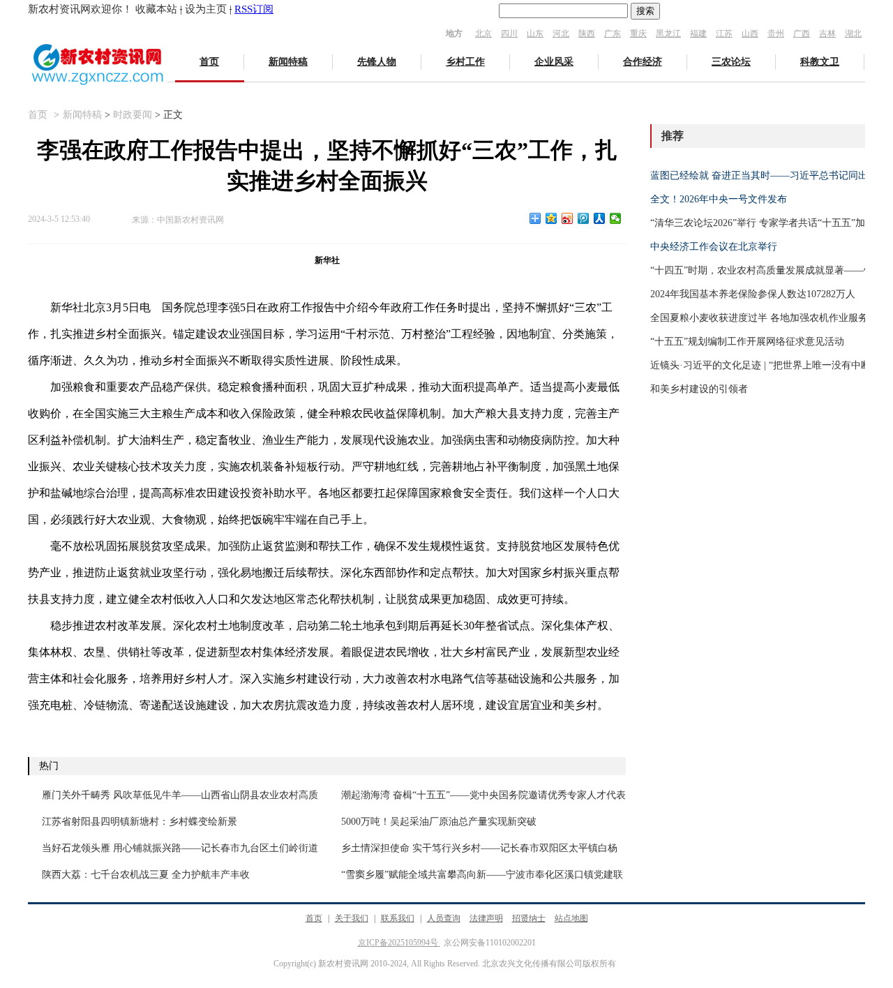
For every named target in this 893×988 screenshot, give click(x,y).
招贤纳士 (529, 918)
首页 (209, 62)
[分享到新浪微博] (567, 218)
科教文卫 (819, 62)
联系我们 (397, 918)
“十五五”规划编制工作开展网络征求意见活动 (747, 341)
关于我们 (351, 918)
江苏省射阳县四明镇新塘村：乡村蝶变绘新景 (139, 821)
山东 (535, 33)
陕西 (586, 33)
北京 (483, 33)
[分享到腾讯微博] (584, 218)
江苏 (724, 33)
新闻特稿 (288, 62)
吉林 (827, 33)
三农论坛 (731, 62)
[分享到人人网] (600, 218)
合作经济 (642, 62)
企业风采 (553, 62)
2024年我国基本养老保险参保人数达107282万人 (752, 294)
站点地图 (571, 918)
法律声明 (486, 918)
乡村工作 (465, 62)
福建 (698, 33)
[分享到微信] (616, 218)
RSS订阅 (253, 9)
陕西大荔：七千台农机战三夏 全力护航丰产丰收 (146, 874)
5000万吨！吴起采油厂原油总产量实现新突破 (438, 821)
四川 (509, 33)
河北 (561, 33)
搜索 (645, 11)
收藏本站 (156, 9)
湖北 (853, 33)
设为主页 (206, 9)
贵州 (775, 33)
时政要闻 (132, 115)
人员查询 (443, 918)
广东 (612, 33)
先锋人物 (376, 62)
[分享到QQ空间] (551, 218)
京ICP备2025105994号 (399, 943)
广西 (801, 33)
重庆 (638, 33)
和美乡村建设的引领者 (699, 389)
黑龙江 (668, 33)
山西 (750, 33)
